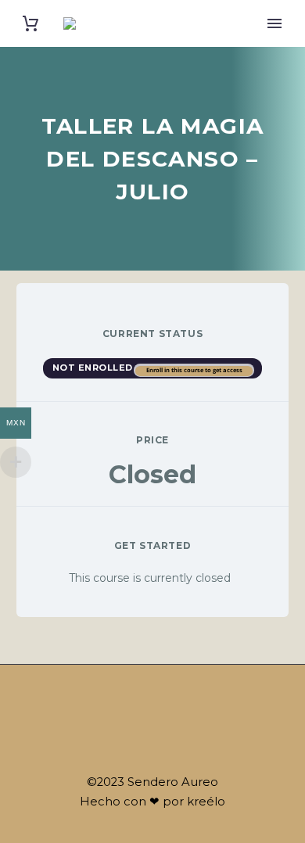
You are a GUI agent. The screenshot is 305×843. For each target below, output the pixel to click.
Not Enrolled (94, 367)
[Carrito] (30, 24)
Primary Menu (274, 23)
